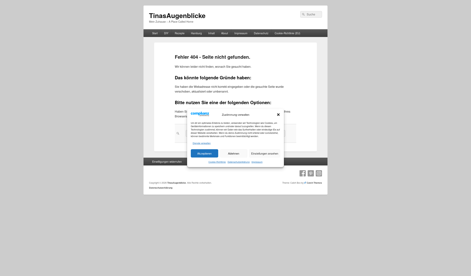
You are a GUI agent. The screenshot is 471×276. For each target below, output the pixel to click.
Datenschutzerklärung (239, 161)
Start (155, 33)
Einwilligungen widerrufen (167, 161)
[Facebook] (303, 173)
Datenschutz (261, 33)
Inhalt (211, 33)
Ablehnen (233, 153)
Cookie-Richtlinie (217, 161)
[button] (278, 114)
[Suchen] (303, 14)
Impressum (257, 161)
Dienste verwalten (202, 143)
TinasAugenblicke (177, 15)
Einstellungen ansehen (264, 153)
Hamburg (196, 33)
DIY (166, 33)
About (224, 33)
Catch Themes (314, 182)
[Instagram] (319, 173)
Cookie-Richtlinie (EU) (287, 33)
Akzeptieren (204, 153)
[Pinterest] (311, 173)
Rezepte (180, 33)
